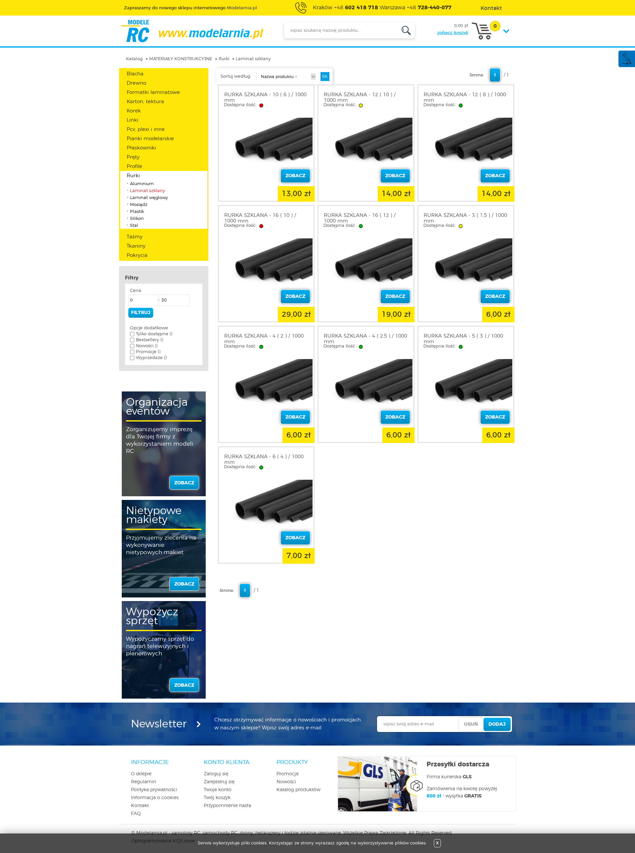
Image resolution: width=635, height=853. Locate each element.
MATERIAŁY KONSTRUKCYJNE (180, 59)
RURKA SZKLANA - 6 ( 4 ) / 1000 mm (264, 459)
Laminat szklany (253, 59)
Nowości (286, 782)
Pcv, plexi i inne (146, 129)
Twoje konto (218, 790)
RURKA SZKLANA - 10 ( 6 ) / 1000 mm (265, 97)
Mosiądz (139, 205)
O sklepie (141, 774)
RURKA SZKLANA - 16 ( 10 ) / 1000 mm (260, 218)
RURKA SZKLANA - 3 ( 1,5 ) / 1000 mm (465, 218)
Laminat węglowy (149, 198)
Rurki (224, 59)
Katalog (134, 59)
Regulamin (143, 782)
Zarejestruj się (219, 782)
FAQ (136, 813)
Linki (132, 120)
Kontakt (140, 805)
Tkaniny (136, 246)
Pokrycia (137, 255)
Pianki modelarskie (150, 138)
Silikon (137, 219)
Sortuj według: (236, 76)
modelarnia (192, 31)
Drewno (136, 83)
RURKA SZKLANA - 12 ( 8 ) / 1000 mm (465, 97)
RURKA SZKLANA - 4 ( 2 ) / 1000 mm (264, 339)
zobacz (184, 483)
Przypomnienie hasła (227, 805)
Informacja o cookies (155, 797)
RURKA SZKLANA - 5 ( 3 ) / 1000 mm (463, 339)
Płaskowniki (141, 147)
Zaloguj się (216, 774)
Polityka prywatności (154, 790)
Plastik (137, 212)
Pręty (133, 157)
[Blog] (626, 63)
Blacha (135, 73)
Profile (134, 166)
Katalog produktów (298, 790)
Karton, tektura (145, 101)
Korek (134, 110)
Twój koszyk (217, 797)
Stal (134, 225)
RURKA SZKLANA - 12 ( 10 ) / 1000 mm (360, 97)
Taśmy (135, 236)
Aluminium (142, 184)
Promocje (287, 774)
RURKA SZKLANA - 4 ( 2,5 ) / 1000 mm (365, 339)
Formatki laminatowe (153, 92)
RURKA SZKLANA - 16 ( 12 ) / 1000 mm (360, 218)
